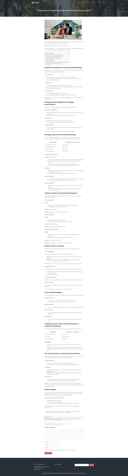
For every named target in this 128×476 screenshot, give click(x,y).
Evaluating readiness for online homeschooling (54, 54)
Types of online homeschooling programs (53, 58)
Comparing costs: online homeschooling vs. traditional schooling (57, 62)
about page (68, 412)
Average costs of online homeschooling (52, 57)
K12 (64, 234)
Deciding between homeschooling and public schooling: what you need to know (58, 423)
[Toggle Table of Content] (68, 53)
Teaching (52, 422)
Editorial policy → (59, 419)
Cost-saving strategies (49, 60)
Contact (94, 2)
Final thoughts (48, 64)
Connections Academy (58, 234)
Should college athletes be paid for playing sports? (54, 424)
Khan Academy (58, 300)
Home (78, 2)
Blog (88, 2)
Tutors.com (56, 48)
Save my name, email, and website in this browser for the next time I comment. (60, 450)
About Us (83, 2)
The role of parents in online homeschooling (53, 63)
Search (91, 465)
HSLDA (47, 131)
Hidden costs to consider (49, 59)
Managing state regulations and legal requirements (54, 55)
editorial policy (62, 412)
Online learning (48, 422)
